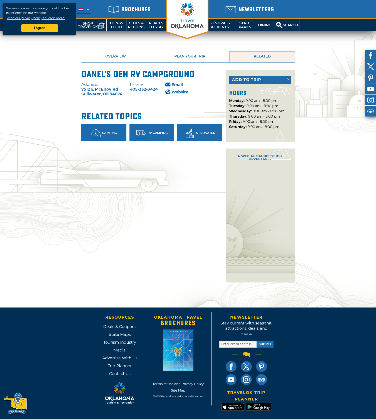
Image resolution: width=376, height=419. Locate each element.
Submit (265, 344)
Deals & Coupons (119, 326)
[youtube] (370, 88)
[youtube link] (231, 379)
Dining (264, 25)
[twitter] (370, 66)
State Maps (120, 334)
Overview (115, 56)
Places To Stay (156, 25)
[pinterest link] (261, 366)
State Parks (245, 25)
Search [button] (290, 25)
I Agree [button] (39, 28)
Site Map (178, 390)
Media (120, 350)
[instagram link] (246, 379)
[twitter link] (246, 366)
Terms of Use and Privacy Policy (178, 384)
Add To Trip (246, 79)
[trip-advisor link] (261, 379)
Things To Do (116, 25)
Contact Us (120, 373)
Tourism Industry (119, 342)
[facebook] (370, 55)
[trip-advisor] (370, 111)
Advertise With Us (119, 358)
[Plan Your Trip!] (15, 404)
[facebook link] (231, 366)
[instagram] (370, 100)
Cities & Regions (136, 25)
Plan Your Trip (189, 56)
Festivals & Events (220, 25)
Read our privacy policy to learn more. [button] (36, 18)
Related (262, 56)
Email (177, 84)
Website (179, 92)
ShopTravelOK (88, 25)
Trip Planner (120, 365)
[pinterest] (370, 77)
